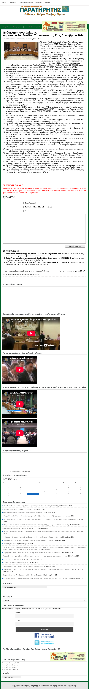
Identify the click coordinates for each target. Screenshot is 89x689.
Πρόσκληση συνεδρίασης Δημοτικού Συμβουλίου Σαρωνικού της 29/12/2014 (37, 262)
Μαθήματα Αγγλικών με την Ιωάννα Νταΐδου (18, 528)
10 (8, 489)
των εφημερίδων (25, 471)
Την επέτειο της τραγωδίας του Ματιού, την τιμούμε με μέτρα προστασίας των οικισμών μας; (35, 556)
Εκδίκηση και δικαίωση (11, 544)
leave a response (13, 274)
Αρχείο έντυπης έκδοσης (26, 2)
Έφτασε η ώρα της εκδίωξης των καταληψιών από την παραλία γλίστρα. (28, 540)
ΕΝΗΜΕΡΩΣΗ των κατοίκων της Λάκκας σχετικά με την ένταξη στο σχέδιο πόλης (31, 506)
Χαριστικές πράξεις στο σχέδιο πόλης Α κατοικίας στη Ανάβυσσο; (26, 271)
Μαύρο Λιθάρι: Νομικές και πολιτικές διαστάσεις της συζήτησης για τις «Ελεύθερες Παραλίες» (36, 525)
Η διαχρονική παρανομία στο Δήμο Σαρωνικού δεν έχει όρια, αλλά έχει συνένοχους (32, 537)
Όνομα (18, 612)
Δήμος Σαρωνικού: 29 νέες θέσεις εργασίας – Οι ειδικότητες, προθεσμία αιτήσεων (31, 552)
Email (18, 620)
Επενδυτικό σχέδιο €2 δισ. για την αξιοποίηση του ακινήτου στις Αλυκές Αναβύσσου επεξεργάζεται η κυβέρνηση (42, 569)
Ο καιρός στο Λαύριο (9, 667)
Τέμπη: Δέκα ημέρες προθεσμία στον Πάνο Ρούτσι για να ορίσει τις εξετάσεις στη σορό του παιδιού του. (39, 531)
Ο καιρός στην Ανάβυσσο (10, 663)
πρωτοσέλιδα (16, 471)
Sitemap (47, 2)
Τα (11, 471)
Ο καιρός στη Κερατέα (10, 669)
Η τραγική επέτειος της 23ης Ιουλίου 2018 (17, 559)
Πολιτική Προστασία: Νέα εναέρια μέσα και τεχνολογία (22, 512)
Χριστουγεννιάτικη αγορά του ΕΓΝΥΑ (72, 271)
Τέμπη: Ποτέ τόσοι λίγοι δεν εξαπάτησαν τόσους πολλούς (23, 566)
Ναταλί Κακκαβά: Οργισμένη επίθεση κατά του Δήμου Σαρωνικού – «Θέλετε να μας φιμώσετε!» (36, 578)
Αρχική (4, 2)
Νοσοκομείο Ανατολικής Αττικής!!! (14, 563)
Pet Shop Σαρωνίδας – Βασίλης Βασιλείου (17, 509)
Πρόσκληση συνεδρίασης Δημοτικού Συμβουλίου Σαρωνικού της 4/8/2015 (37, 254)
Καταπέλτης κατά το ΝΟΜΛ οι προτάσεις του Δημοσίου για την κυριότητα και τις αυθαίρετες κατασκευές (39, 519)
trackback (25, 274)
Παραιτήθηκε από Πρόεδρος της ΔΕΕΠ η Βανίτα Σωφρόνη (23, 575)
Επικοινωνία (38, 2)
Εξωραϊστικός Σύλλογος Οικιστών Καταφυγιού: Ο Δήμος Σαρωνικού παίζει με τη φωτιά (33, 516)
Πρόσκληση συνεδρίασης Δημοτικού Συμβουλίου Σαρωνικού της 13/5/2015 (37, 258)
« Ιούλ (4, 498)
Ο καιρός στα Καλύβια (10, 665)
